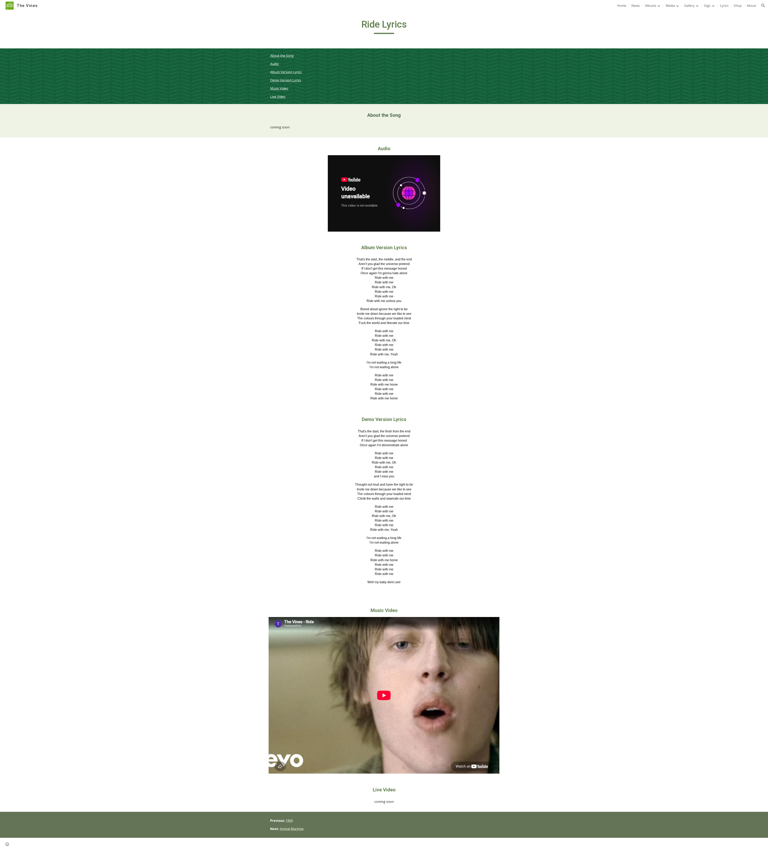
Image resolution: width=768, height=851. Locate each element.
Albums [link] (650, 5)
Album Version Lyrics (286, 72)
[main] (384, 26)
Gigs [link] (707, 5)
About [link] (751, 5)
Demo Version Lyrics (285, 80)
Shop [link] (738, 5)
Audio (274, 64)
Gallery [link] (689, 5)
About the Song (282, 55)
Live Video (277, 96)
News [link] (635, 5)
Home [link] (621, 5)
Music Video (279, 88)
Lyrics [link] (724, 5)
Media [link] (670, 5)
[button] (763, 5)
